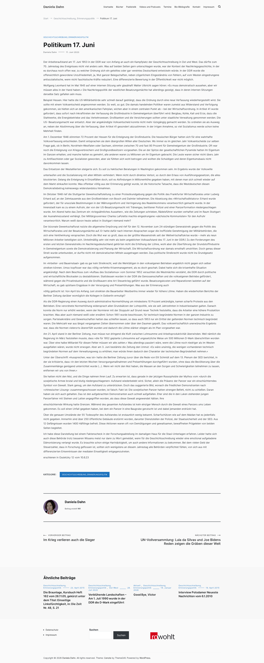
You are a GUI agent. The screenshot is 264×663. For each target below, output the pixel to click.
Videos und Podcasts (149, 6)
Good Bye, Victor (145, 594)
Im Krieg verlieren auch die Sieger (69, 538)
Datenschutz (52, 629)
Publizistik (131, 6)
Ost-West (113, 588)
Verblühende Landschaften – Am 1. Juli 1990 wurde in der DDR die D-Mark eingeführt (107, 598)
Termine (167, 6)
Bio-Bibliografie (182, 6)
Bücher (119, 6)
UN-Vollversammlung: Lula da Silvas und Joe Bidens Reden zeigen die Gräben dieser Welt (181, 540)
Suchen (93, 629)
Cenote (107, 658)
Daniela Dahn (53, 7)
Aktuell (137, 585)
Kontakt (196, 6)
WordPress (144, 658)
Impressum (208, 6)
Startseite (108, 6)
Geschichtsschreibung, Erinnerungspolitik (66, 37)
